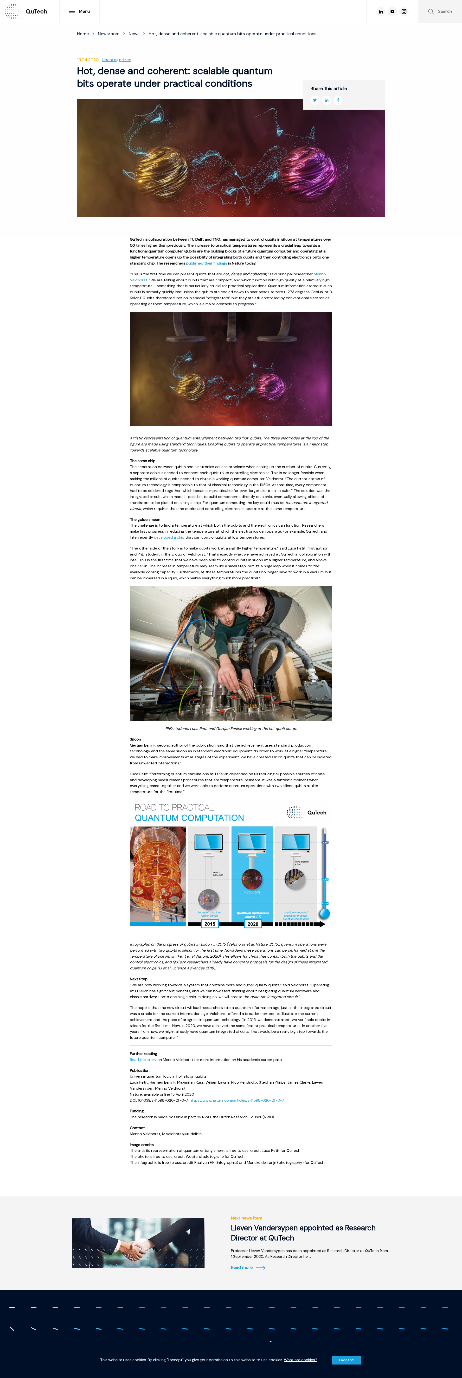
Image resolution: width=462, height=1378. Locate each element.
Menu (84, 11)
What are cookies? (300, 1360)
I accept (346, 1360)
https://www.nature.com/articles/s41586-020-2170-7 (237, 1100)
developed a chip (169, 537)
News (134, 34)
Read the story (143, 1059)
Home (83, 34)
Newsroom (109, 34)
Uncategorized (116, 60)
